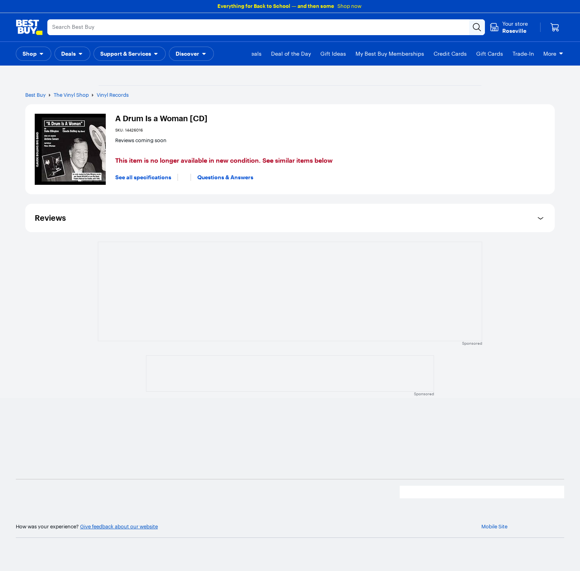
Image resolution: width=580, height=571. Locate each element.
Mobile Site (494, 527)
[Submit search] (477, 27)
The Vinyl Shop (71, 95)
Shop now (349, 6)
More (549, 53)
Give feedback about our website (119, 527)
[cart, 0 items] (554, 27)
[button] (33, 54)
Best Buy (35, 95)
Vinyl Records (113, 95)
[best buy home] (29, 27)
